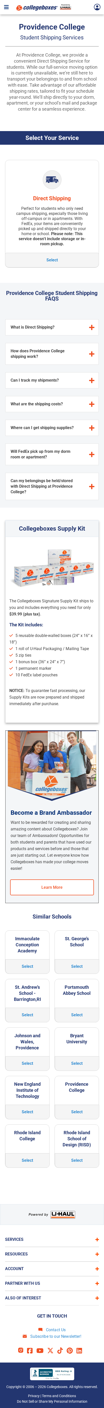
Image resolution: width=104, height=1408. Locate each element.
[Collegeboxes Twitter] (52, 1350)
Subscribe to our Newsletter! (55, 1336)
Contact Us (55, 1329)
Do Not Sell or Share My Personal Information (52, 1401)
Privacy (34, 1396)
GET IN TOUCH (52, 1316)
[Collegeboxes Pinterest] (71, 1350)
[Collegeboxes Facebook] (31, 1350)
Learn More (52, 887)
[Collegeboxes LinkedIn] (81, 1350)
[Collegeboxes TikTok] (62, 1350)
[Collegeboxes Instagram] (22, 1350)
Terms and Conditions (59, 1396)
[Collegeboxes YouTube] (41, 1350)
